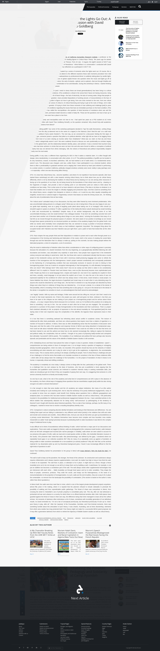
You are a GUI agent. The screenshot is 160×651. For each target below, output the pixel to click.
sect (64, 518)
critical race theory (56, 519)
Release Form (43, 630)
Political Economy (103, 7)
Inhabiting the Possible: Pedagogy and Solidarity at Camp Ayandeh (133, 37)
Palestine (72, 1)
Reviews (124, 7)
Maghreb (104, 637)
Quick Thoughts (85, 630)
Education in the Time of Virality (132, 43)
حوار (124, 634)
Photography (91, 7)
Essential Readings (86, 628)
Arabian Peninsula (107, 626)
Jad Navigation (85, 641)
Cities (61, 628)
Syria (86, 1)
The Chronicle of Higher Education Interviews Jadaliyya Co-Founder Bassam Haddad (132, 31)
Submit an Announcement (47, 628)
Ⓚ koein (139, 648)
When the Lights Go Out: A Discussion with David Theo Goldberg (90, 22)
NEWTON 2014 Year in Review (132, 49)
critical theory (43, 519)
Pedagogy (115, 7)
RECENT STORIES (135, 22)
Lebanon (77, 518)
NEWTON (133, 7)
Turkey (99, 1)
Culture (99, 518)
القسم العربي (114, 1)
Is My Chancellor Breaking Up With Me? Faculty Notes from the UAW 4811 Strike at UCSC (42, 533)
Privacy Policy (43, 632)
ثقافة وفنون (126, 630)
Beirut (66, 519)
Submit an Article (44, 626)
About (20, 626)
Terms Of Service (44, 633)
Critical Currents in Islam (66, 630)
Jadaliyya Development (87, 639)
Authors (21, 630)
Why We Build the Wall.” (100, 451)
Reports (83, 637)
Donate (21, 632)
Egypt (47, 1)
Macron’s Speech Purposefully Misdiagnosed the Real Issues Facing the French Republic (97, 533)
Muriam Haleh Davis (79, 31)
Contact (21, 635)
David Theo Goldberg (88, 518)
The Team (21, 628)
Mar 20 (87, 554)
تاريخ (124, 632)
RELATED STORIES (122, 22)
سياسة (124, 626)
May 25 (32, 554)
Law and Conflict (64, 637)
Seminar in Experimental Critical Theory (49, 518)
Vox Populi (63, 641)
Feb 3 (59, 554)
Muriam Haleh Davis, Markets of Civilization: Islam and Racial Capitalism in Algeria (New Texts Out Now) (70, 533)
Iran (59, 1)
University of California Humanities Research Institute (79, 57)
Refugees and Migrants (66, 626)
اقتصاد (124, 628)
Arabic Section (127, 624)
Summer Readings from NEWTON (132, 55)
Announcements (85, 626)
